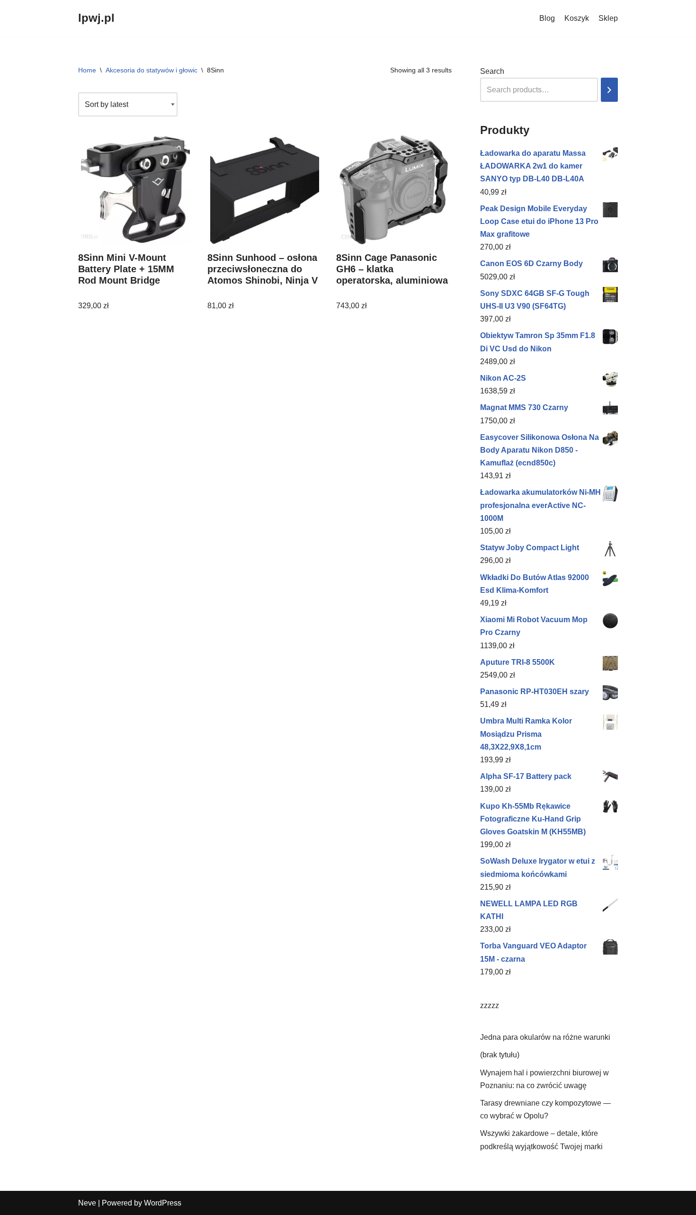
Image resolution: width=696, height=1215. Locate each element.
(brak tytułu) (499, 1055)
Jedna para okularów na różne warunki (545, 1037)
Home (87, 70)
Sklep (608, 18)
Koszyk (576, 18)
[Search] (609, 90)
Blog (547, 18)
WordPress (162, 1203)
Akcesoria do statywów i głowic (151, 70)
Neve (87, 1203)
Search (492, 71)
